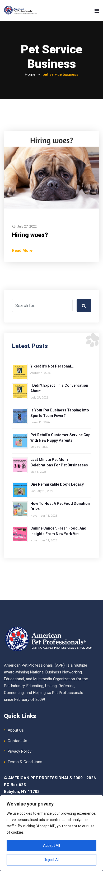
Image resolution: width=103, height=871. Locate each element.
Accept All (51, 845)
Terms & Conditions (25, 761)
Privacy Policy (19, 751)
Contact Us (17, 740)
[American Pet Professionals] (21, 10)
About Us (16, 730)
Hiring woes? (30, 235)
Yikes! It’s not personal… (52, 366)
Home (30, 74)
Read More (22, 250)
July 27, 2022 (27, 226)
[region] (51, 833)
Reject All (51, 860)
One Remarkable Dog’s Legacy (57, 484)
